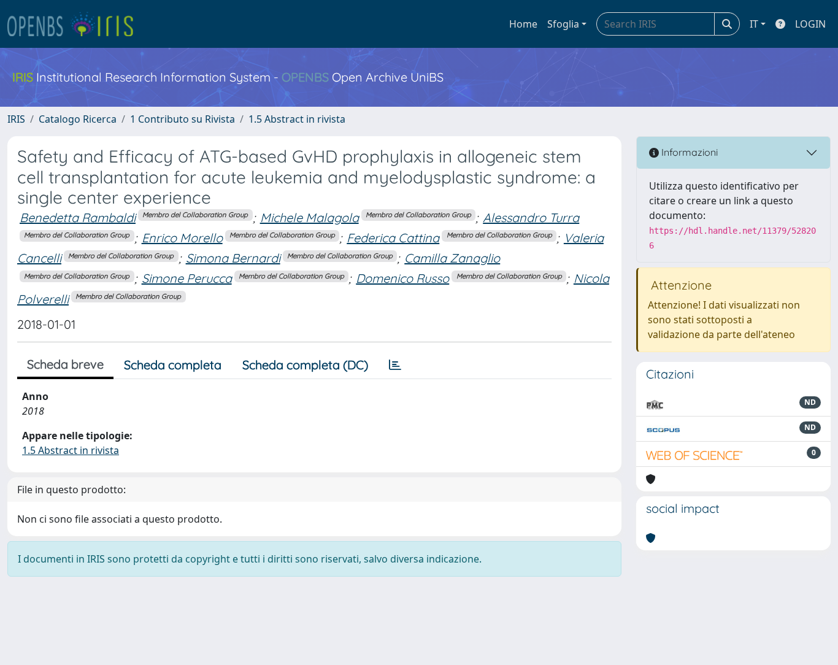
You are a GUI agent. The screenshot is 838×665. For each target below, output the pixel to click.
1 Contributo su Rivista (182, 119)
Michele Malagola (309, 217)
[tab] (395, 365)
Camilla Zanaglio (452, 258)
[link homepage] (75, 24)
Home (523, 24)
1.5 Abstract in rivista (296, 119)
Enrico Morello (182, 237)
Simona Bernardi (233, 258)
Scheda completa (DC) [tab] (305, 364)
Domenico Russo (402, 278)
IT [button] (754, 24)
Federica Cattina (393, 237)
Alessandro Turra (531, 217)
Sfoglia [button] (563, 24)
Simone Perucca (187, 278)
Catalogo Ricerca (78, 119)
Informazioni (688, 152)
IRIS (16, 119)
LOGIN (810, 24)
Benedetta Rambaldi (78, 217)
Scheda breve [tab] (65, 364)
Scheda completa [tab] (172, 364)
